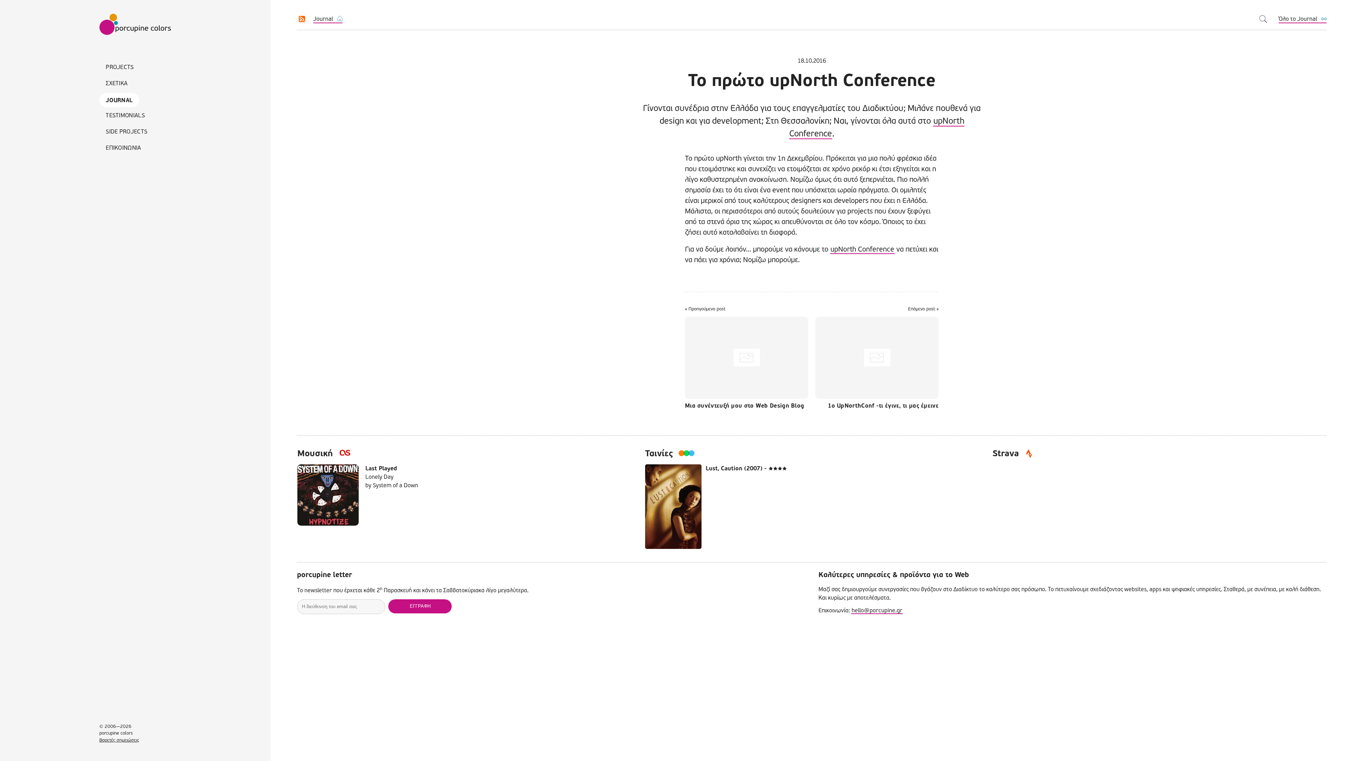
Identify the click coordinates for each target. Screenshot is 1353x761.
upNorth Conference (862, 249)
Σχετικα (117, 83)
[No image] (748, 357)
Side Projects (126, 131)
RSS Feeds (302, 19)
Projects (120, 67)
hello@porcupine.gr (877, 610)
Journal (119, 100)
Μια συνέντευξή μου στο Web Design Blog (744, 406)
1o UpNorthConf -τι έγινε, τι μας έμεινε (883, 406)
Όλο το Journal (1298, 19)
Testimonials (125, 115)
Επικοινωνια (123, 147)
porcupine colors (135, 24)
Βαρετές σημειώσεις (119, 740)
